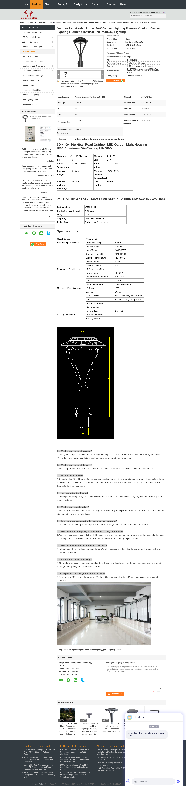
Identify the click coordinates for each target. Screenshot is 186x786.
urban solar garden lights (74, 650)
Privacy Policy (37, 784)
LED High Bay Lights (30, 42)
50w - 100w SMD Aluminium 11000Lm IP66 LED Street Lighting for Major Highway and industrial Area (39, 767)
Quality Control (81, 4)
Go (163, 16)
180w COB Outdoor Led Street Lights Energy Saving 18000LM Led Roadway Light (39, 775)
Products (36, 4)
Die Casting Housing (30, 56)
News (123, 4)
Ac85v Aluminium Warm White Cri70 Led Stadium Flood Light (111, 769)
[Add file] (128, 781)
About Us (49, 4)
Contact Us (97, 4)
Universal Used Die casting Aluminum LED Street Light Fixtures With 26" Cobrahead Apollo (75, 775)
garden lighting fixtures (112, 650)
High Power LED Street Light (33, 66)
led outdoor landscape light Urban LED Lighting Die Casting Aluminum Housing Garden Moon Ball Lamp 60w (89, 730)
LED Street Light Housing (32, 37)
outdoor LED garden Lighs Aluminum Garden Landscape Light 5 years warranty (111, 727)
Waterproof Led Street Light (33, 76)
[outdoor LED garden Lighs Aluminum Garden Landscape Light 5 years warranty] (111, 716)
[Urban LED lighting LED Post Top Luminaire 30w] (25, 118)
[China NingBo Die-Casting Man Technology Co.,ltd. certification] (30, 134)
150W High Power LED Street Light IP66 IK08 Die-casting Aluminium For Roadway (38, 759)
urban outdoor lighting (93, 650)
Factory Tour (64, 4)
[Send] (178, 781)
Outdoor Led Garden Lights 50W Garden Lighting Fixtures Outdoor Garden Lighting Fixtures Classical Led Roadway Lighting (81, 83)
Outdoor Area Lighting (30, 95)
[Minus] (178, 717)
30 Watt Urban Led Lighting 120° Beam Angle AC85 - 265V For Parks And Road (39, 752)
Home (25, 4)
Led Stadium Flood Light (31, 90)
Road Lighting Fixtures (31, 100)
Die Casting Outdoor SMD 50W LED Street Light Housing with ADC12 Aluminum (74, 752)
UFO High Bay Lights (30, 105)
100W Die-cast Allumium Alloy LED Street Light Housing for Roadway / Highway (74, 767)
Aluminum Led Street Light (32, 61)
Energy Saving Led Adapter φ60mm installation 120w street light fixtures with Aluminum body (111, 752)
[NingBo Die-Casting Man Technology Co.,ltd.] (29, 14)
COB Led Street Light (30, 80)
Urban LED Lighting (44, 23)
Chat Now (111, 4)
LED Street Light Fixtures (32, 32)
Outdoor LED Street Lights (32, 47)
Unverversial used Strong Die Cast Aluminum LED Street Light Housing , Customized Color (75, 759)
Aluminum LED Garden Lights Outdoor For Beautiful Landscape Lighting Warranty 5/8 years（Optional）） (67, 729)
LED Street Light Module (31, 71)
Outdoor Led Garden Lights (32, 85)
